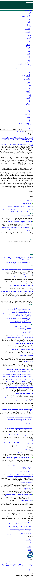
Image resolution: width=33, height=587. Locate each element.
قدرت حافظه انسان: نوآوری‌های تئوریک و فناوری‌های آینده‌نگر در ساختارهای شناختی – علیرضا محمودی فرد (17, 259)
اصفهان (29, 40)
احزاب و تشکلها (29, 545)
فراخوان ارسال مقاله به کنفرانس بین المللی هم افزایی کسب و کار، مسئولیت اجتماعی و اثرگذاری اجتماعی (17, 523)
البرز (29, 41)
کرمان (29, 53)
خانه (30, 11)
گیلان (29, 56)
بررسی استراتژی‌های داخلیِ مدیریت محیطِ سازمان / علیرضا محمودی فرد (21, 312)
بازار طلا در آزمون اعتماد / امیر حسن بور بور (26, 204)
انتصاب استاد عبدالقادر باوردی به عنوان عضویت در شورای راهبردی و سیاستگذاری (20, 337)
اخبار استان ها (29, 37)
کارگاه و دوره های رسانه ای (27, 124)
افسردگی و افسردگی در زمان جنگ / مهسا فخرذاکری (24, 328)
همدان (29, 60)
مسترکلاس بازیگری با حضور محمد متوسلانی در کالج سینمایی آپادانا (22, 319)
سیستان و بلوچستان (27, 49)
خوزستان (28, 47)
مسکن (29, 82)
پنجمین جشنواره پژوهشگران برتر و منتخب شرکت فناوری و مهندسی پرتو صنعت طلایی (19, 419)
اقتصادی (31, 367)
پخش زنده (30, 542)
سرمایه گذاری (28, 24)
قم (29, 111)
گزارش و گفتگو (19, 131)
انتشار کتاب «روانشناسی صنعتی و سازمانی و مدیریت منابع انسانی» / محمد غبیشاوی (20, 371)
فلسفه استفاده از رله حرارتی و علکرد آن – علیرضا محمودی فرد (22, 315)
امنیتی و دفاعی (29, 546)
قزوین (29, 51)
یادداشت (30, 95)
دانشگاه (16, 564)
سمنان (29, 108)
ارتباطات (28, 18)
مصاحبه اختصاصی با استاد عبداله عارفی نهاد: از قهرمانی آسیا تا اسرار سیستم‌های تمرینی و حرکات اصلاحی (19, 258)
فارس (29, 50)
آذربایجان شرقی (28, 38)
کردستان (28, 52)
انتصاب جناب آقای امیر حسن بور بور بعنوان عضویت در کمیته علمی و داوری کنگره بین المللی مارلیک (18, 534)
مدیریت (29, 22)
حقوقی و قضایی (27, 32)
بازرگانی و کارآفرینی (27, 79)
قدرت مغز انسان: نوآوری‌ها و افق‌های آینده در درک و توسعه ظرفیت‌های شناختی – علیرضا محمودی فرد (17, 262)
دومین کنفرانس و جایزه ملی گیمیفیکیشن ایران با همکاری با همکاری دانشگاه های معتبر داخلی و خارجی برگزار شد (16, 313)
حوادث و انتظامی (27, 28)
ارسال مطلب (29, 35)
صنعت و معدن (28, 76)
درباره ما (30, 65)
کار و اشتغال (28, 31)
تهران (29, 43)
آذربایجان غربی (28, 98)
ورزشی (29, 33)
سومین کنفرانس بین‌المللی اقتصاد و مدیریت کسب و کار (18, 565)
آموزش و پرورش (27, 27)
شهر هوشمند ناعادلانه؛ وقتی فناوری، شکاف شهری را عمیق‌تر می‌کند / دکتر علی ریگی (20, 526)
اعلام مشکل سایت (28, 540)
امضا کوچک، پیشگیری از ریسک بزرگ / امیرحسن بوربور (24, 393)
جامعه (32, 463)
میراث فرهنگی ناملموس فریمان (27, 320)
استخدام (30, 539)
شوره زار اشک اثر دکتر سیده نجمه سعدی (26, 355)
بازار (29, 15)
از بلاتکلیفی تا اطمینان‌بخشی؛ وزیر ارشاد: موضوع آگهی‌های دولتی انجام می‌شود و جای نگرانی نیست (17, 495)
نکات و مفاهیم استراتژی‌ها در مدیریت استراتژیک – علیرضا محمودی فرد (22, 321)
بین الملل (30, 34)
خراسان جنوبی (28, 45)
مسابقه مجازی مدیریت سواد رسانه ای (25, 63)
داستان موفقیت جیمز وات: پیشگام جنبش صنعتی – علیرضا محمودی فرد (21, 307)
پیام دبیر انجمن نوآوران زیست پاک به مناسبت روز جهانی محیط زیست (22, 471)
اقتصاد (30, 12)
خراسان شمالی (28, 46)
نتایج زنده (30, 548)
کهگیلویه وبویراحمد (27, 114)
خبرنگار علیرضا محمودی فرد (23, 564)
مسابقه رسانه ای (29, 62)
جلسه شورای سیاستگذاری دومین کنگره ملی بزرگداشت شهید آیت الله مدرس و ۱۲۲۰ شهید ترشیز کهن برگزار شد (16, 314)
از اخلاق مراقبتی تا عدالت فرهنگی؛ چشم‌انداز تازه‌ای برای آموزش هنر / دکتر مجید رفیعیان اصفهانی (17, 458)
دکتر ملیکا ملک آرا (4, 564)
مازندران (28, 58)
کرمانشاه (28, 54)
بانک (29, 13)
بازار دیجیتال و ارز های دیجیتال (26, 16)
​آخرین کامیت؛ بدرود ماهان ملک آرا (26, 332)
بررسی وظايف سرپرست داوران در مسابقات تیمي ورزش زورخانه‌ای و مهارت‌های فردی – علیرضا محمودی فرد (16, 263)
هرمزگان (28, 59)
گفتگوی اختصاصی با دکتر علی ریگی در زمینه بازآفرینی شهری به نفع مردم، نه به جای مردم (19, 222)
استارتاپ (28, 25)
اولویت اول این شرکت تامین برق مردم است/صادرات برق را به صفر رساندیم (21, 308)
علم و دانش (11, 565)
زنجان (29, 48)
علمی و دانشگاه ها (27, 29)
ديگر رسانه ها (29, 541)
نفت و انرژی (29, 550)
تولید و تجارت (29, 569)
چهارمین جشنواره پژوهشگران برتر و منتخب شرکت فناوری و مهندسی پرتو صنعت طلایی (19, 309)
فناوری (29, 17)
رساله (0, 564)
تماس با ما (30, 66)
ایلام (29, 42)
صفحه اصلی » (29, 128)
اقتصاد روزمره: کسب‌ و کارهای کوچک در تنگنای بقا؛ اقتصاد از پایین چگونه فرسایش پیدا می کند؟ (18, 381)
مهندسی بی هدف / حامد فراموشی (26, 317)
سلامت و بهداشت (27, 30)
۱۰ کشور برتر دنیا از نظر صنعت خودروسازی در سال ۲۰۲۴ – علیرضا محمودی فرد (20, 322)
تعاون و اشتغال (29, 549)
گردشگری (28, 92)
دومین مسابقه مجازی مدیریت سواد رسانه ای (24, 64)
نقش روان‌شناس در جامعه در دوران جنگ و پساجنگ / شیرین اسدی (22, 329)
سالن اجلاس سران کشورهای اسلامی (28, 565)
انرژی (29, 19)
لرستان (29, 57)
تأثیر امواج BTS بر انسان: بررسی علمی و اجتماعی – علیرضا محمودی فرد (21, 285)
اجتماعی (30, 26)
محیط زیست (29, 571)
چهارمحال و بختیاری (27, 44)
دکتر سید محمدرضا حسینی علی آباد (11, 564)
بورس (29, 14)
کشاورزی (28, 21)
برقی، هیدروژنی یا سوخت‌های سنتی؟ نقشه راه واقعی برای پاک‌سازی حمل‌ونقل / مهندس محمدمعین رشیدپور (17, 376)
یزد (29, 61)
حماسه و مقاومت (29, 547)
